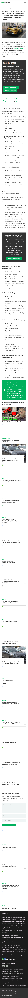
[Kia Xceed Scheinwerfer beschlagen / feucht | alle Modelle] (14, 465)
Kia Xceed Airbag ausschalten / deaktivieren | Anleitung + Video (10, 662)
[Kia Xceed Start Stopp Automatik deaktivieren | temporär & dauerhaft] (14, 727)
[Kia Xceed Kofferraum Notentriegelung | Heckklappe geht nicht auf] (14, 506)
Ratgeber (4, 457)
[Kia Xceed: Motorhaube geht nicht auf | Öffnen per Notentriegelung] (14, 526)
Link (21, 38)
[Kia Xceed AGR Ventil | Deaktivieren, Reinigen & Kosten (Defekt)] (14, 667)
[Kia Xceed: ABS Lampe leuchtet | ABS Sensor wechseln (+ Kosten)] (14, 586)
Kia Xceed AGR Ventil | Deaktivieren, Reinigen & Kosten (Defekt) (10, 682)
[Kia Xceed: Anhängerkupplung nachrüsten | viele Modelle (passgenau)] (14, 851)
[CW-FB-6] (8, 959)
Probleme (4, 478)
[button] (21, 2)
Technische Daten (6, 438)
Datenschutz (6, 993)
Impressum (17, 991)
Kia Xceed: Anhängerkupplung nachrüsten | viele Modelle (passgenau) (10, 866)
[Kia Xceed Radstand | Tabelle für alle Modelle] (14, 425)
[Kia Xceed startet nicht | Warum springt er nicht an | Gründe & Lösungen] (14, 871)
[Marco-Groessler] (11, 63)
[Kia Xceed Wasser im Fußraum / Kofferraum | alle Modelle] (14, 626)
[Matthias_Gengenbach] (4, 63)
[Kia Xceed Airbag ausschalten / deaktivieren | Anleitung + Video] (14, 647)
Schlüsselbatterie (6, 781)
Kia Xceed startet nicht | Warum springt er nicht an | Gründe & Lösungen (10, 886)
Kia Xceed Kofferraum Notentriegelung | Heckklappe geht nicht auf (11, 521)
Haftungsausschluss (17, 993)
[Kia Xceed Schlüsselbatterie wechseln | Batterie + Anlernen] (14, 768)
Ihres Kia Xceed (18, 48)
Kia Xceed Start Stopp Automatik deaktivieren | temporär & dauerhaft (11, 742)
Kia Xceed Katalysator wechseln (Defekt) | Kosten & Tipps (10, 501)
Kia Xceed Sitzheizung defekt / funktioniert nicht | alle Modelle (10, 702)
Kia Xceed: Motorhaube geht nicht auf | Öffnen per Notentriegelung (11, 541)
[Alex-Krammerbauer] (15, 63)
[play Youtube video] (14, 414)
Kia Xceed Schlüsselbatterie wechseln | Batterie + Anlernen (10, 783)
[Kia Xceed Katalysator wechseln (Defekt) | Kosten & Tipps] (14, 485)
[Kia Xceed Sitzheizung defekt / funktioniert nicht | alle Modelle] (14, 687)
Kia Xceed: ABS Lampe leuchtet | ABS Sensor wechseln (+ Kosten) (10, 602)
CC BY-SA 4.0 (17, 38)
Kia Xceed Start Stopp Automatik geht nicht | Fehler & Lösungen (11, 723)
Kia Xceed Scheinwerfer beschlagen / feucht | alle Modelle (11, 481)
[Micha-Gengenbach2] (9, 63)
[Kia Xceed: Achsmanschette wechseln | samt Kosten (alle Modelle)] (14, 445)
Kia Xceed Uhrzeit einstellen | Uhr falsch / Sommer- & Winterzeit (11, 763)
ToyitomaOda (11, 38)
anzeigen (13, 101)
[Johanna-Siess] (13, 63)
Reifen (3, 905)
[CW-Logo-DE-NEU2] (7, 2)
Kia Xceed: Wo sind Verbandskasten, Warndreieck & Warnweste (10, 581)
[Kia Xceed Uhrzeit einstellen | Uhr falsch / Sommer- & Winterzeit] (14, 747)
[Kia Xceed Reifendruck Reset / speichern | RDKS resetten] (14, 892)
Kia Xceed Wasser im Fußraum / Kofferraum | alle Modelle (10, 642)
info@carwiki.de (7, 995)
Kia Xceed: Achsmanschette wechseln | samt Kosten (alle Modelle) (10, 460)
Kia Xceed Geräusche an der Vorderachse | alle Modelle (9, 622)
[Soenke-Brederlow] (6, 63)
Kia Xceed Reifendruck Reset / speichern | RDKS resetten (10, 907)
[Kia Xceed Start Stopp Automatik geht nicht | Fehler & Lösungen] (14, 707)
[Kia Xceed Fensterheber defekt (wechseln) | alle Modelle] (14, 546)
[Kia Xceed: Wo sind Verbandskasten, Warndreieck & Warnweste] (14, 566)
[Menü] (25, 2)
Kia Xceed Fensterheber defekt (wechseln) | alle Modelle (10, 561)
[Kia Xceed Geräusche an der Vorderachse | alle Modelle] (14, 606)
